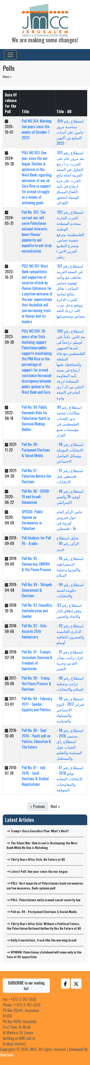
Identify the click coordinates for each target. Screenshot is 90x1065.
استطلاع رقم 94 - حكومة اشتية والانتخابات (70, 590)
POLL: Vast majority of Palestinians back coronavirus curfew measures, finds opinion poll (45, 885)
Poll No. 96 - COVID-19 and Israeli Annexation (36, 496)
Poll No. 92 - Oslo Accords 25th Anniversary (34, 631)
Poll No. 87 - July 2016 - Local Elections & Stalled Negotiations (35, 776)
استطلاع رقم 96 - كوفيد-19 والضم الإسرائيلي (70, 496)
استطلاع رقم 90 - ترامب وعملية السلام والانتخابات (70, 683)
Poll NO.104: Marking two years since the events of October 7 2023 (36, 129)
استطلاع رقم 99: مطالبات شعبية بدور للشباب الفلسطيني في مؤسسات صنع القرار (69, 421)
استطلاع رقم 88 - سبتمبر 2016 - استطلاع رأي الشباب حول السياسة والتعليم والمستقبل (70, 744)
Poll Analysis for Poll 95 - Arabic (36, 540)
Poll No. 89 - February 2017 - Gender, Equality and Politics (37, 704)
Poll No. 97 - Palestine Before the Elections (36, 476)
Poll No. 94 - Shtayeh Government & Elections (37, 590)
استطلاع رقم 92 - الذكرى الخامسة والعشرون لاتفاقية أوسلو (70, 634)
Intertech (6, 1055)
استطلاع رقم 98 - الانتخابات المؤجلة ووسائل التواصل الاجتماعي (70, 453)
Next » (55, 806)
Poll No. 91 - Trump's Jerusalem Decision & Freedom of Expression (37, 660)
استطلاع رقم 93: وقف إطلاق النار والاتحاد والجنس (69, 610)
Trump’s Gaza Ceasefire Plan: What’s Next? (39, 831)
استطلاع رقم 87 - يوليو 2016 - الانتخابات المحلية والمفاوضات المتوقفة (70, 779)
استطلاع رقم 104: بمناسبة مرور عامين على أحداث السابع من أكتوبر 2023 (70, 132)
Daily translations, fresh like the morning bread (43, 940)
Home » (7, 76)
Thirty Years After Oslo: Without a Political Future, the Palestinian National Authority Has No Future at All (44, 926)
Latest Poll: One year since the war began (38, 871)
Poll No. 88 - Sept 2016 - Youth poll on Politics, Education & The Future (36, 739)
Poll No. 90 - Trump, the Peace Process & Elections (36, 683)
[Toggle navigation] (10, 54)
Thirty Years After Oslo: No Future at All (37, 859)
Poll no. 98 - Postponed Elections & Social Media (43, 911)
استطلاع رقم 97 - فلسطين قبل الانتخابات (70, 476)
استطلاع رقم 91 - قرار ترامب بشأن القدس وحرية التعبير (70, 660)
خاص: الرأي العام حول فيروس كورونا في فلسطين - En (69, 520)
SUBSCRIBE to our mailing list (26, 985)
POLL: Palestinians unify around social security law (45, 900)
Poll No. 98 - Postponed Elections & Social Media (36, 450)
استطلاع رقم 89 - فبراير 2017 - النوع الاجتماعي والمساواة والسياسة (70, 710)
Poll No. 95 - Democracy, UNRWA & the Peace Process (36, 564)
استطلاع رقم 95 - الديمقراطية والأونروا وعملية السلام (70, 567)
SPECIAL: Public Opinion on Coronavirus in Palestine (32, 520)
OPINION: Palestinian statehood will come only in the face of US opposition (44, 954)
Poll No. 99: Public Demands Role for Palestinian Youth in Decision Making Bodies (36, 418)
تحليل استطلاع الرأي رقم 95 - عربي (68, 543)
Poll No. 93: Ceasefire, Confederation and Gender (37, 610)
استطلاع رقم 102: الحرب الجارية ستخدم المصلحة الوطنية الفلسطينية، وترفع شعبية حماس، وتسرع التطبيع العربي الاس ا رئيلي (70, 234)
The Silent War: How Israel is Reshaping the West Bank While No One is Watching (42, 845)
